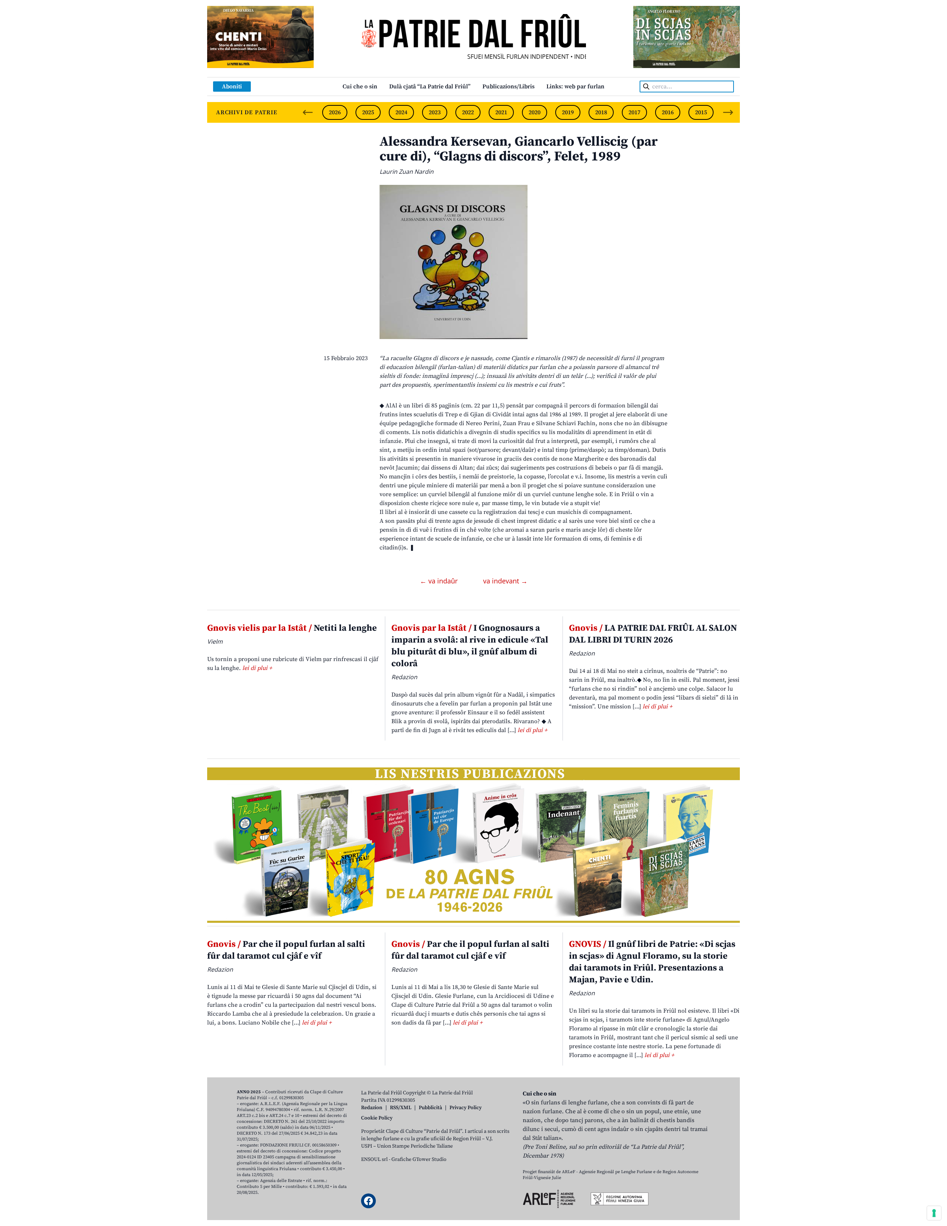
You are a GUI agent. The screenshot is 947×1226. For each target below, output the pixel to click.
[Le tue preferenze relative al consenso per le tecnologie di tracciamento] (934, 1213)
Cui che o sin (360, 86)
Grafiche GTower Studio (418, 1159)
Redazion (371, 1107)
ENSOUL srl (374, 1159)
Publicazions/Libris (508, 86)
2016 (668, 112)
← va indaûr (439, 580)
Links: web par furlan (575, 86)
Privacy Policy (465, 1107)
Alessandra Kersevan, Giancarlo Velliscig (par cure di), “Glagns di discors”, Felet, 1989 (519, 149)
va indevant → (505, 580)
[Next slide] (728, 112)
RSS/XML (400, 1107)
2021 (501, 112)
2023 (435, 112)
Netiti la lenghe (292, 628)
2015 (701, 112)
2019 (568, 112)
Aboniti (232, 86)
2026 (335, 112)
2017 (634, 112)
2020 (534, 112)
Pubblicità (430, 1107)
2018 (601, 112)
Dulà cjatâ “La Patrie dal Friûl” (430, 86)
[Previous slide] (308, 112)
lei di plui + (257, 668)
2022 (468, 112)
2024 (401, 112)
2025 (368, 112)
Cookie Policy (376, 1118)
